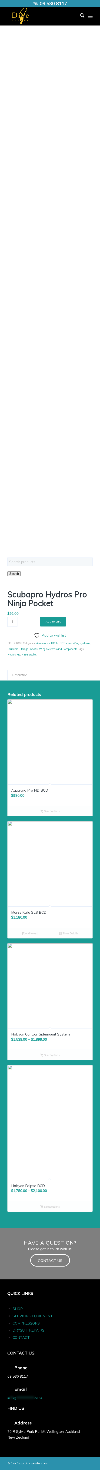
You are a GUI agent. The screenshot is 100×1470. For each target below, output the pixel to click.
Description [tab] (19, 675)
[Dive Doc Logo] (41, 16)
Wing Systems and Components (58, 649)
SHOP (18, 1309)
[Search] (79, 16)
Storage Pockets (29, 649)
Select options (51, 811)
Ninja (25, 654)
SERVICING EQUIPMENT (33, 1316)
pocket (33, 654)
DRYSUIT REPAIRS (28, 1330)
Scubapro (12, 649)
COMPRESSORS (27, 1323)
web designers (39, 1463)
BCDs (54, 643)
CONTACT (21, 1337)
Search (14, 574)
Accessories (43, 643)
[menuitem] (79, 16)
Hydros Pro (13, 654)
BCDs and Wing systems (75, 643)
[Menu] (90, 16)
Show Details (70, 933)
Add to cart (53, 621)
